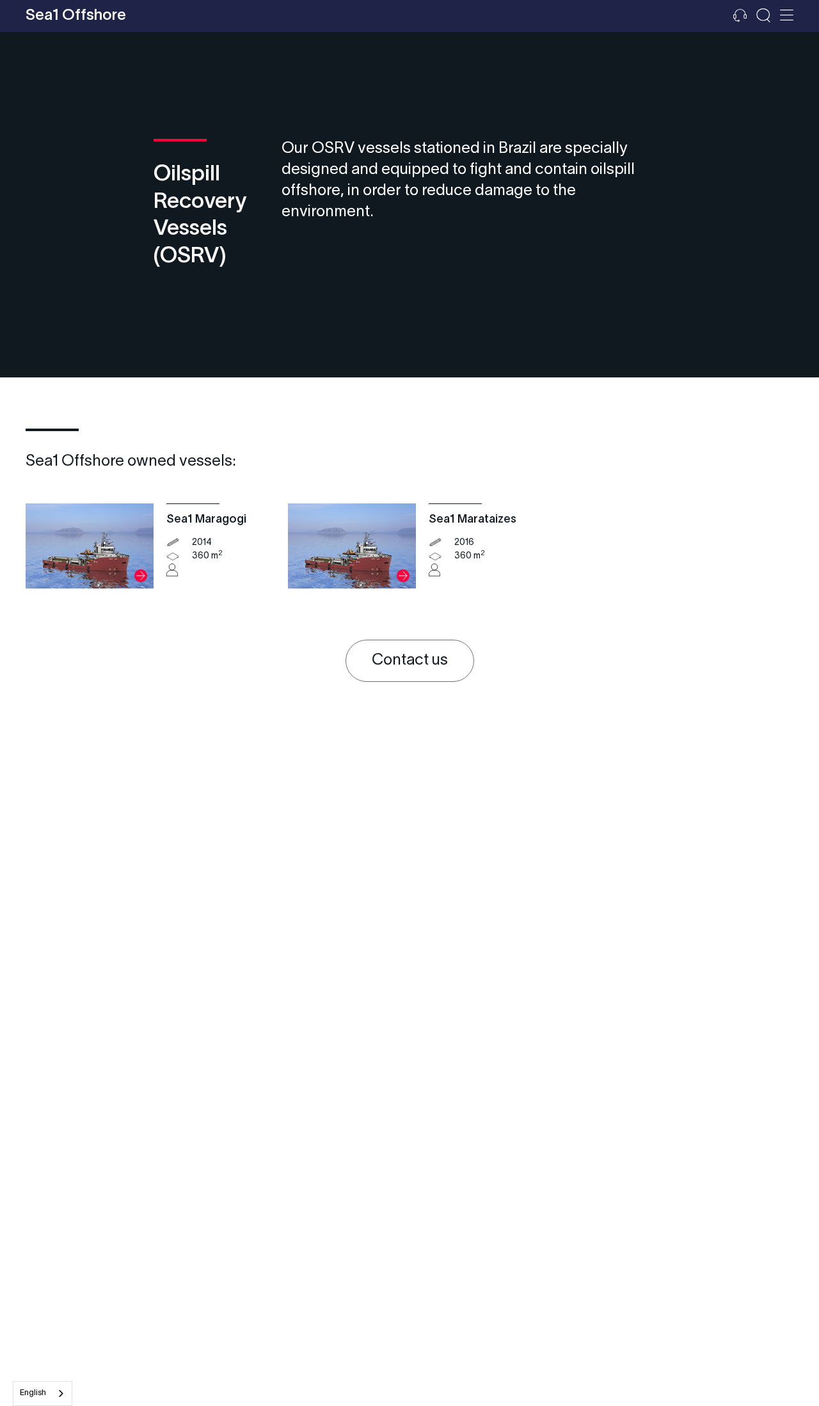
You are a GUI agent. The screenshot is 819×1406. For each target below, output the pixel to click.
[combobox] (42, 1393)
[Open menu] (786, 16)
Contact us (410, 661)
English (33, 1393)
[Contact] (740, 16)
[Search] (763, 16)
